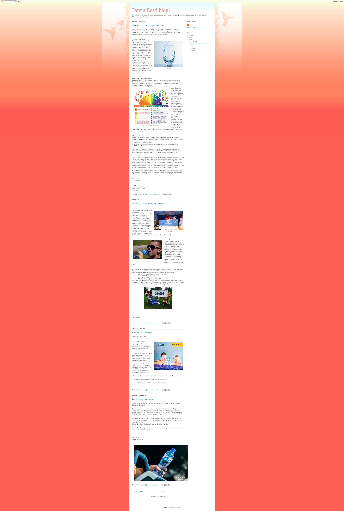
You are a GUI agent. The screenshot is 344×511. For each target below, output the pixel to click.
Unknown (191, 25)
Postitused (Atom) (160, 496)
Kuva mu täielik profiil (192, 27)
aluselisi (173, 103)
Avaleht (163, 491)
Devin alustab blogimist (142, 399)
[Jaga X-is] (167, 194)
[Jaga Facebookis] (168, 194)
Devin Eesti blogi (151, 10)
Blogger (178, 507)
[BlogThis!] (165, 194)
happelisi (177, 101)
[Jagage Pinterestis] (170, 194)
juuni (192, 48)
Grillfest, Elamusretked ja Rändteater (148, 203)
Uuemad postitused (138, 491)
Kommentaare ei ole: (154, 194)
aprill (192, 50)
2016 (190, 35)
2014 (190, 40)
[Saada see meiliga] (163, 194)
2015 (190, 37)
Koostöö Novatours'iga (142, 332)
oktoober (193, 41)
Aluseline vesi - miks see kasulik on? (148, 25)
